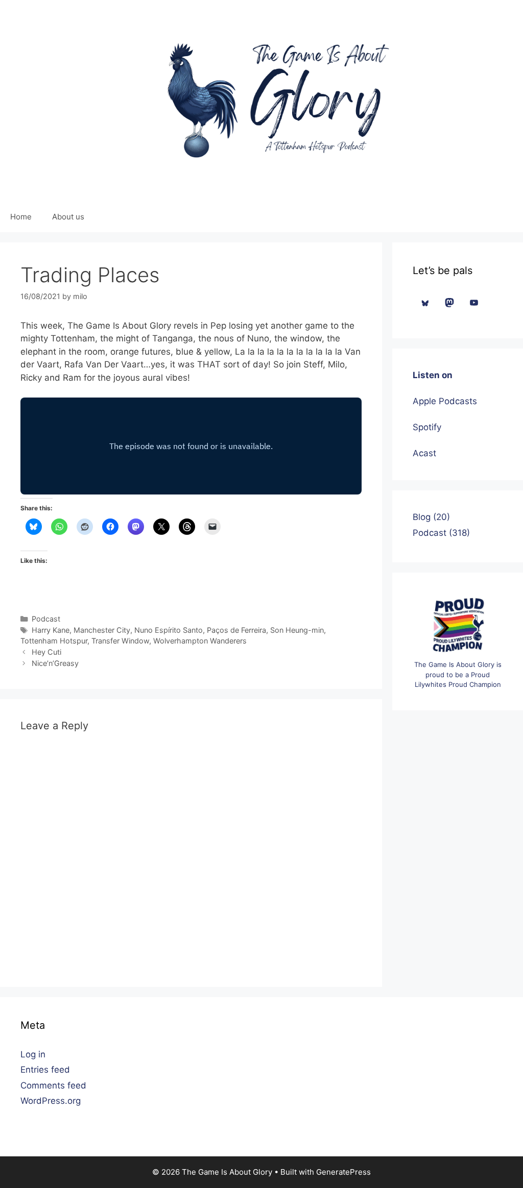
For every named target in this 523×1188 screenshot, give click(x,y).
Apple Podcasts (445, 401)
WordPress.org (50, 1101)
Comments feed (53, 1085)
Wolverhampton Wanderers (200, 640)
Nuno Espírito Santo (168, 630)
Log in (32, 1054)
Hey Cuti (46, 652)
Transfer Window (120, 640)
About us (68, 216)
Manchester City (102, 630)
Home (21, 216)
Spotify (427, 427)
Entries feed (45, 1070)
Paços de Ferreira (236, 630)
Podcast (46, 618)
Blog (422, 517)
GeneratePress (343, 1172)
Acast (424, 453)
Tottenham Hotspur (53, 640)
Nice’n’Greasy (55, 663)
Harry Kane (50, 630)
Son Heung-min (297, 630)
